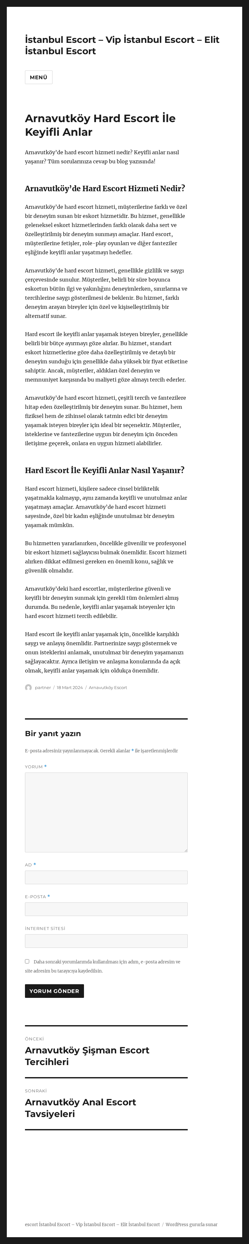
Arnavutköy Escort (108, 687)
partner (43, 687)
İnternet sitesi (45, 928)
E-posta (37, 896)
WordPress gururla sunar (192, 1224)
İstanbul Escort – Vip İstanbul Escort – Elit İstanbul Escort (99, 1224)
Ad (30, 865)
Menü (39, 77)
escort (31, 1224)
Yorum (36, 767)
